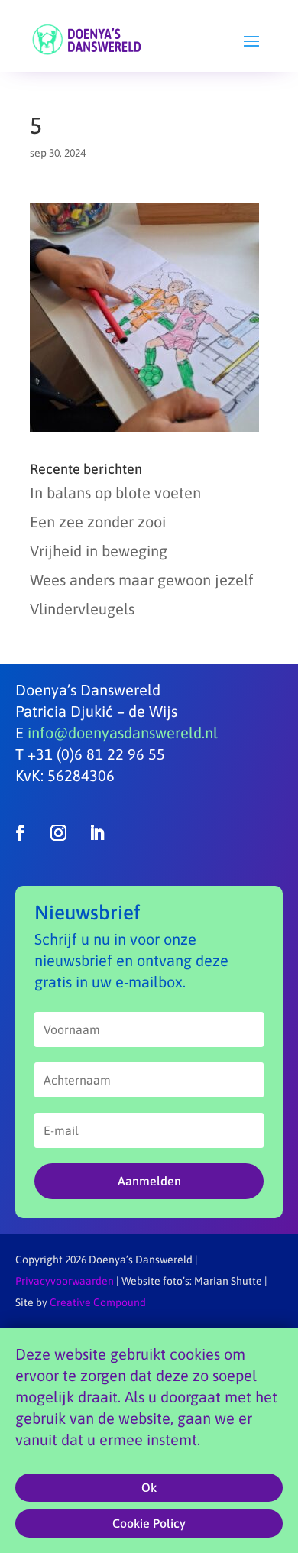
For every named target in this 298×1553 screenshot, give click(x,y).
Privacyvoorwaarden (64, 1281)
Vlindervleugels (82, 609)
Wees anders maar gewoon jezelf (142, 579)
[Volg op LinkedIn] (96, 833)
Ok (149, 1487)
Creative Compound (98, 1302)
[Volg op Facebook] (20, 833)
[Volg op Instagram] (58, 833)
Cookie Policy (149, 1523)
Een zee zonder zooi (98, 521)
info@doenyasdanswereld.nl (123, 732)
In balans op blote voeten (115, 492)
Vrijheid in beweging (98, 550)
